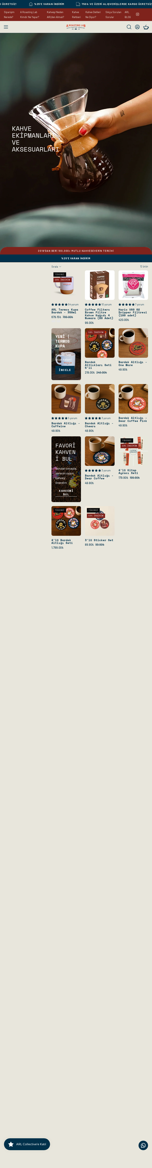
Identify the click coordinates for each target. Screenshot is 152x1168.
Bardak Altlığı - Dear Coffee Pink (133, 419)
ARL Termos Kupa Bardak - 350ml (64, 311)
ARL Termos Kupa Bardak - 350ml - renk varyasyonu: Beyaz (53, 321)
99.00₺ (89, 322)
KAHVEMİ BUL (66, 492)
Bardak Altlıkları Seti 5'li (98, 365)
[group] (76, 251)
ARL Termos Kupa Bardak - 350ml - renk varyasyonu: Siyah (59, 321)
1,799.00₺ (57, 547)
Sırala (54, 266)
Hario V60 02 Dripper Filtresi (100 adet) (133, 312)
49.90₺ (123, 369)
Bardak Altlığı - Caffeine (65, 425)
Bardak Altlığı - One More (133, 363)
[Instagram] (137, 14)
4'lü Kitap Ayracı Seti (128, 472)
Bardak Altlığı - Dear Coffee (99, 477)
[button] (128, 27)
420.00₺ (124, 319)
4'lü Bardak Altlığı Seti (62, 541)
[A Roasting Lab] (76, 27)
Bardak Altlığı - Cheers (99, 425)
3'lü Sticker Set (99, 540)
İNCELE (65, 370)
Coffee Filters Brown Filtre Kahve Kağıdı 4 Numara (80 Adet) (99, 314)
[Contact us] (143, 1145)
